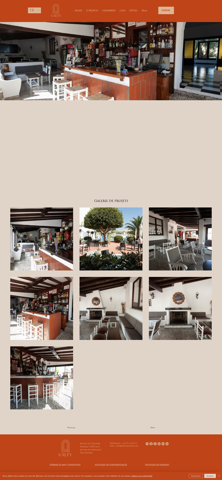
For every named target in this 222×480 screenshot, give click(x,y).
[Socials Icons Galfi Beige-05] (155, 443)
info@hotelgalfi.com (127, 446)
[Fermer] (218, 476)
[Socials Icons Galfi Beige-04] (159, 443)
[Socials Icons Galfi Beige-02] (147, 443)
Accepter (210, 476)
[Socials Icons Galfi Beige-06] (167, 443)
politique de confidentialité (141, 476)
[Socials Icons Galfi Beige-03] (151, 443)
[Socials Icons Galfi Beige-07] (163, 443)
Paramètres (196, 476)
